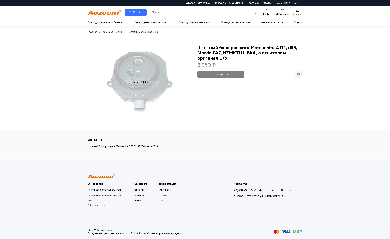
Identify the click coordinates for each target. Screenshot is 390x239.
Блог (90, 200)
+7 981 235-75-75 (290, 3)
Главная (92, 32)
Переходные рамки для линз (151, 22)
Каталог (190, 3)
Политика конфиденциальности (104, 189)
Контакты (220, 3)
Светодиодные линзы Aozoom (105, 22)
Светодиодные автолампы (194, 22)
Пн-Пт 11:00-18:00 (280, 190)
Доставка (253, 3)
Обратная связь (96, 205)
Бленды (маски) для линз (235, 22)
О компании (236, 3)
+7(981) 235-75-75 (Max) (249, 190)
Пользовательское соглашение (104, 195)
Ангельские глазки (272, 22)
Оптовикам (204, 3)
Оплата (266, 3)
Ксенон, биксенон (113, 32)
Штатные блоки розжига (143, 32)
